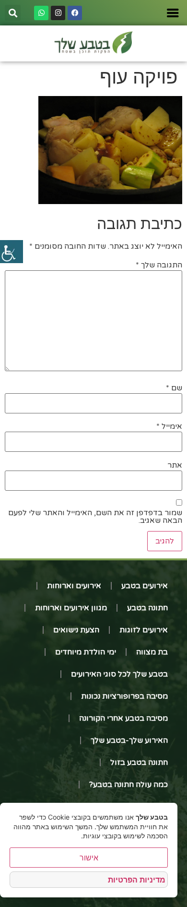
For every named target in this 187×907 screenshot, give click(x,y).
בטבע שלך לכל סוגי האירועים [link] (119, 674)
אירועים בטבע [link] (144, 586)
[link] (11, 251)
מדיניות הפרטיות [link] (136, 879)
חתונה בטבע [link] (147, 608)
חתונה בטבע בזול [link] (139, 762)
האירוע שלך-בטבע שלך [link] (129, 740)
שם (174, 388)
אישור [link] (89, 857)
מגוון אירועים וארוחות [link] (71, 608)
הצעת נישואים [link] (76, 630)
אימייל (169, 426)
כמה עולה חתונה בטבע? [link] (128, 784)
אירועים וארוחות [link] (74, 586)
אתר (174, 465)
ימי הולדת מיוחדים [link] (85, 652)
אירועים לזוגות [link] (143, 630)
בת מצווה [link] (152, 652)
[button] (13, 13)
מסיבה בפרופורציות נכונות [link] (124, 696)
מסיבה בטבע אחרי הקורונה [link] (123, 718)
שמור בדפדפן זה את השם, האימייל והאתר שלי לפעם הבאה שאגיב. (95, 516)
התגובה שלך (159, 265)
